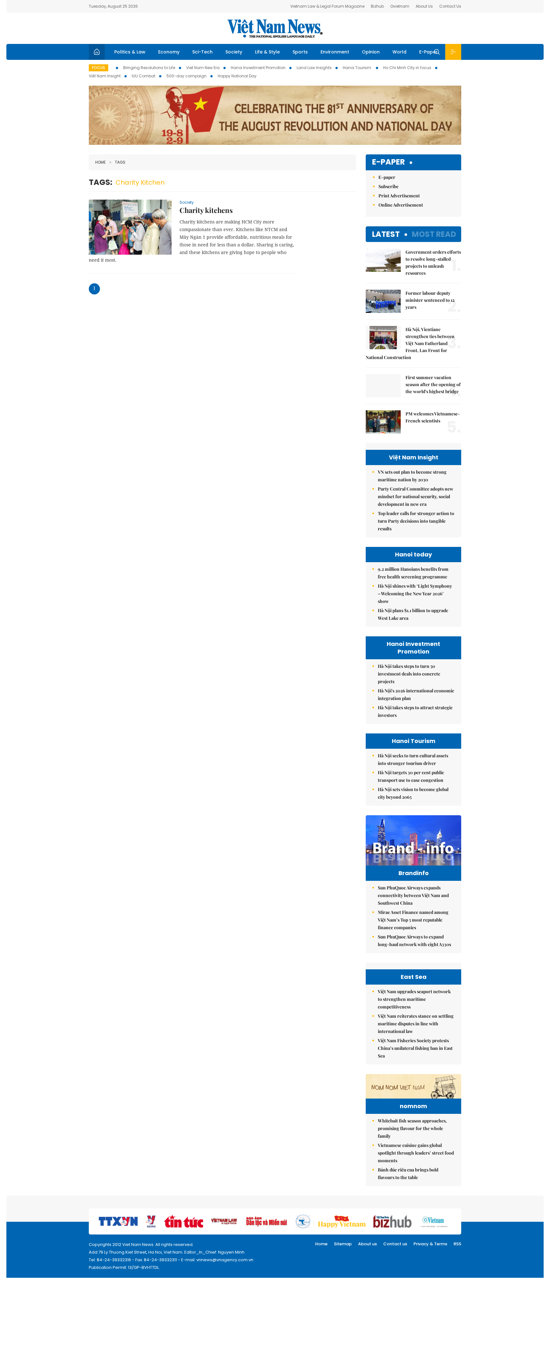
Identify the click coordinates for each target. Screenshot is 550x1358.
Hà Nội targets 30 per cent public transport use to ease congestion (411, 776)
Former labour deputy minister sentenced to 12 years (430, 300)
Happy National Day (237, 76)
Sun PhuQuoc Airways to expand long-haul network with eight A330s (414, 940)
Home (100, 162)
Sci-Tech (202, 52)
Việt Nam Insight (105, 76)
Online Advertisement (400, 205)
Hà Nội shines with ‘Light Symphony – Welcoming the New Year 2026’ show (415, 593)
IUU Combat (143, 76)
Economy (169, 52)
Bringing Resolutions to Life (149, 67)
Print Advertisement (399, 196)
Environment (335, 52)
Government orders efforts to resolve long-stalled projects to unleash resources (433, 262)
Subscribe (388, 186)
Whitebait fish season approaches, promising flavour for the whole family (412, 1128)
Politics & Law (129, 52)
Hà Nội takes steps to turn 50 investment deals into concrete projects (409, 673)
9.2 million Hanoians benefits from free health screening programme (413, 573)
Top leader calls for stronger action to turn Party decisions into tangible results (416, 521)
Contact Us (450, 6)
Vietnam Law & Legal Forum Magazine (327, 6)
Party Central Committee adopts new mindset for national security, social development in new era (415, 496)
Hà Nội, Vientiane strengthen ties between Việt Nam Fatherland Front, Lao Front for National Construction (410, 343)
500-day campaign (186, 76)
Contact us (395, 1244)
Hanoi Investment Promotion (258, 67)
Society (233, 52)
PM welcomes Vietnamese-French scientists (432, 417)
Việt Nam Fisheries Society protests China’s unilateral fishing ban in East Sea (415, 1048)
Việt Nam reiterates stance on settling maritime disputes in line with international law (416, 1023)
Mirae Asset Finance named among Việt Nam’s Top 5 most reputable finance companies (413, 919)
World (399, 52)
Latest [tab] (386, 234)
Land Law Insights (314, 67)
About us (367, 1244)
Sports (300, 52)
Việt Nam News (275, 28)
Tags (120, 162)
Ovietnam (399, 6)
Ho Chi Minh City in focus (407, 67)
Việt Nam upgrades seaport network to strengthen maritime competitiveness (414, 999)
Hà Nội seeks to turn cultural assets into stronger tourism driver (413, 759)
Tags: (100, 182)
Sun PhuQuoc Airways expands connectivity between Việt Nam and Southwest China (413, 895)
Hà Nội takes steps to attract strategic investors (415, 711)
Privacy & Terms (430, 1244)
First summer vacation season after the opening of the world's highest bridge (433, 384)
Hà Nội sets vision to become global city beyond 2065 (413, 793)
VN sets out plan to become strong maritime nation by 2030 (412, 476)
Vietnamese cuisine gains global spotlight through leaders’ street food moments (416, 1152)
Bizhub (377, 6)
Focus (98, 67)
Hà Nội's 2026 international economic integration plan (416, 694)
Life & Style (267, 52)
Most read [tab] (434, 234)
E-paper (388, 162)
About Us (424, 6)
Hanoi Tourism (357, 67)
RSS (457, 1244)
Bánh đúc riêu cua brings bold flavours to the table (408, 1173)
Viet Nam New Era (203, 67)
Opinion (371, 52)
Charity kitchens (206, 210)
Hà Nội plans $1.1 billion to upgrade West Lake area (413, 614)
